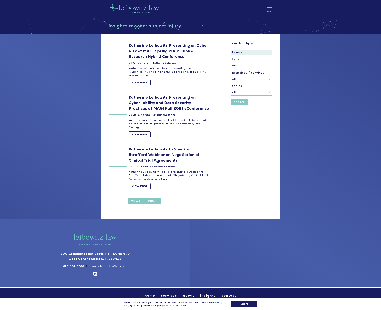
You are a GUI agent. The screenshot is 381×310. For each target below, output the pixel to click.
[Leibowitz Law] (134, 9)
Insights (208, 295)
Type (236, 59)
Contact (229, 295)
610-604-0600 (73, 266)
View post (139, 82)
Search (239, 102)
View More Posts (144, 201)
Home (150, 295)
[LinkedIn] (95, 274)
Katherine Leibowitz (164, 63)
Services (169, 295)
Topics (237, 85)
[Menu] (269, 9)
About (188, 295)
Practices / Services (248, 72)
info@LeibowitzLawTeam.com (108, 266)
